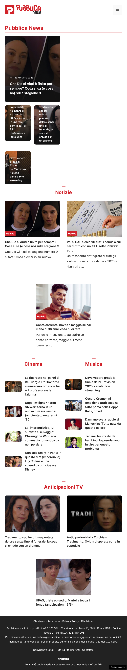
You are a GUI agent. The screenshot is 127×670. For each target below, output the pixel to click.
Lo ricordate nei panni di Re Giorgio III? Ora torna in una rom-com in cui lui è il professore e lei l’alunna (42, 386)
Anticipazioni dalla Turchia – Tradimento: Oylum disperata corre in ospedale (93, 541)
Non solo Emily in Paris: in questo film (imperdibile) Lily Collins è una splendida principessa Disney (43, 461)
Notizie (10, 233)
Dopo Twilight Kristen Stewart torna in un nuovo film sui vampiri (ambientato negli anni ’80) (41, 411)
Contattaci (88, 649)
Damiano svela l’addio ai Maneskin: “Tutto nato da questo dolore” (103, 423)
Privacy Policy (70, 621)
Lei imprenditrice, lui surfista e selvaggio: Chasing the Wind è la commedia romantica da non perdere (42, 436)
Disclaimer (87, 621)
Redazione (53, 621)
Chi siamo (39, 621)
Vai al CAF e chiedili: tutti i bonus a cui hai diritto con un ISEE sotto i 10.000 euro (94, 246)
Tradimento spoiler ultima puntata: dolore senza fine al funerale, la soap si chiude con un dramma (31, 541)
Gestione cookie (118, 667)
